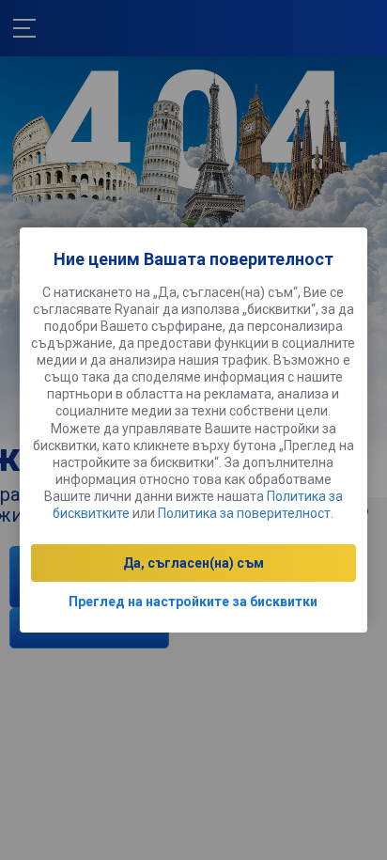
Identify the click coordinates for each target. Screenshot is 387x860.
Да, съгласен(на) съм (193, 563)
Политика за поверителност (244, 513)
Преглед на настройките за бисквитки (193, 601)
